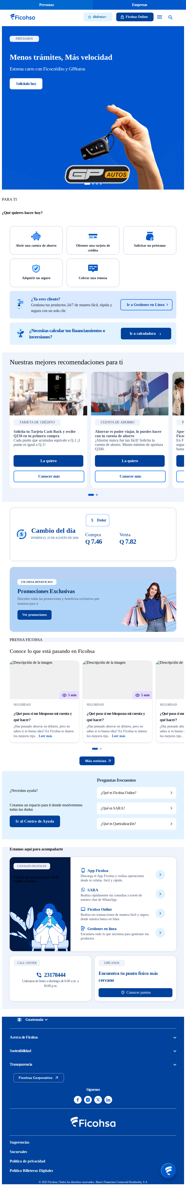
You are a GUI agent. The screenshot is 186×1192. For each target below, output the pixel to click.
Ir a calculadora (143, 333)
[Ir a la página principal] (22, 20)
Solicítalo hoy (26, 84)
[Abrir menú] (168, 1171)
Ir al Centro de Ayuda (35, 821)
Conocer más (49, 476)
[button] (95, 749)
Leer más (45, 736)
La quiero (48, 461)
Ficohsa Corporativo (36, 1078)
